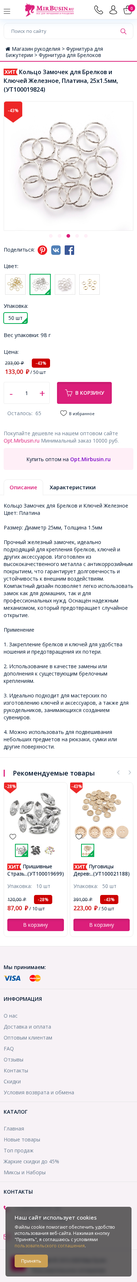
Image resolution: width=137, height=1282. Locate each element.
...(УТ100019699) (44, 873)
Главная (14, 1128)
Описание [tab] (23, 487)
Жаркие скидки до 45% (31, 1161)
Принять (31, 1261)
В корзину (89, 392)
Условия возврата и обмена (39, 1092)
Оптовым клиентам (28, 1037)
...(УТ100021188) (110, 873)
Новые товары (22, 1139)
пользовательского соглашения (50, 1246)
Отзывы (13, 1059)
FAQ (9, 1048)
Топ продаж (19, 1150)
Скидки (12, 1081)
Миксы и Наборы (25, 1172)
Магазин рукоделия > (39, 48)
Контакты (16, 1070)
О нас (11, 1015)
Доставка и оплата (27, 1026)
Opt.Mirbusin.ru (21, 440)
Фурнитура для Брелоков (70, 54)
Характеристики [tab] (73, 487)
